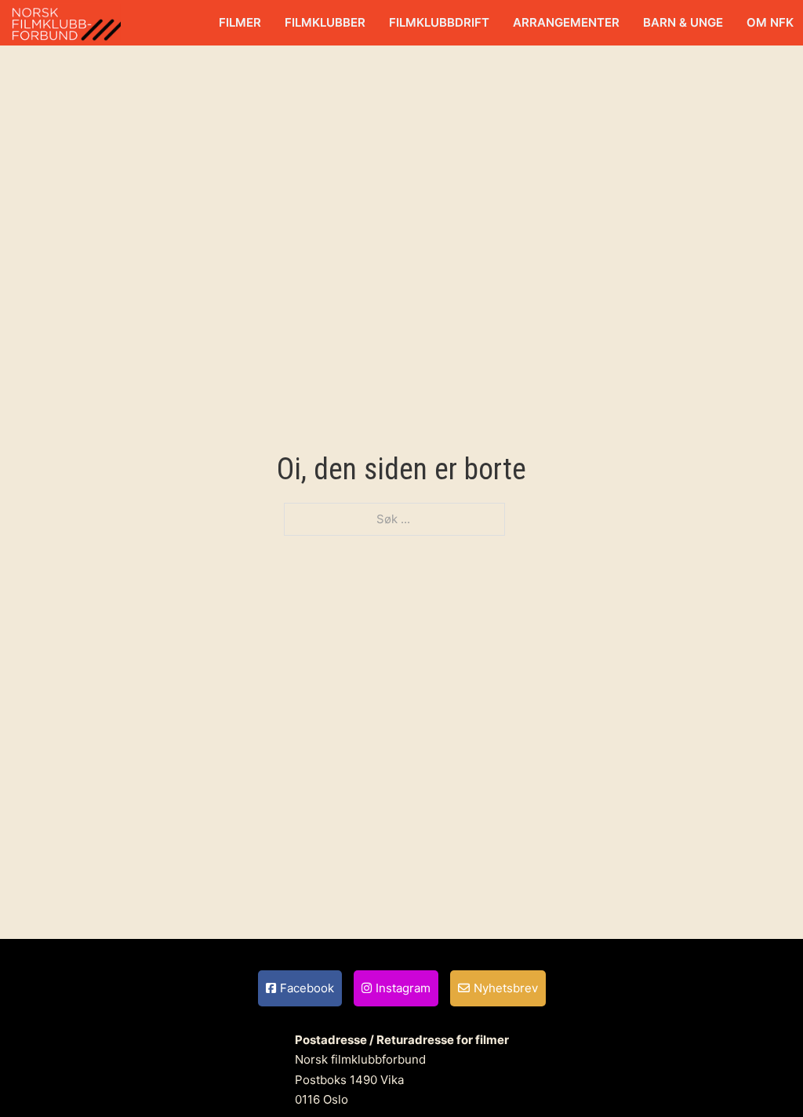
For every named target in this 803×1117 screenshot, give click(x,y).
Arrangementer (566, 22)
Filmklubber (325, 22)
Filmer (240, 22)
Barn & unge (683, 22)
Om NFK (770, 22)
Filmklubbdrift (439, 22)
